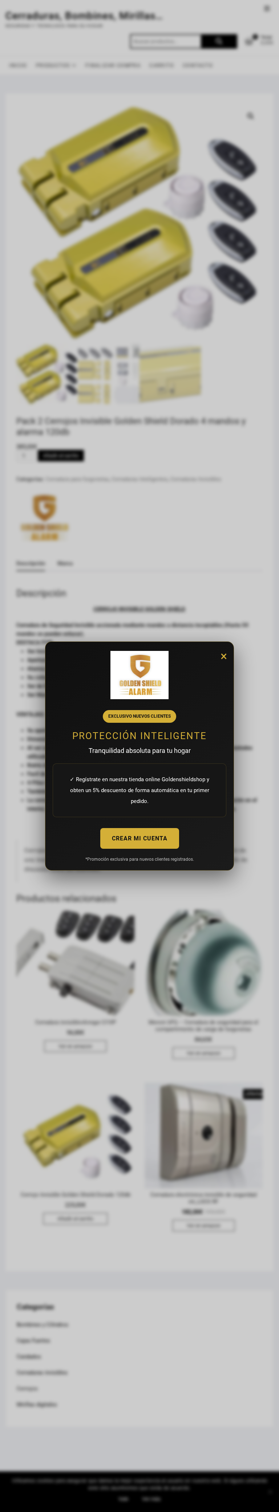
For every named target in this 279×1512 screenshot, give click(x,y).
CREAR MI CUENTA (139, 838)
